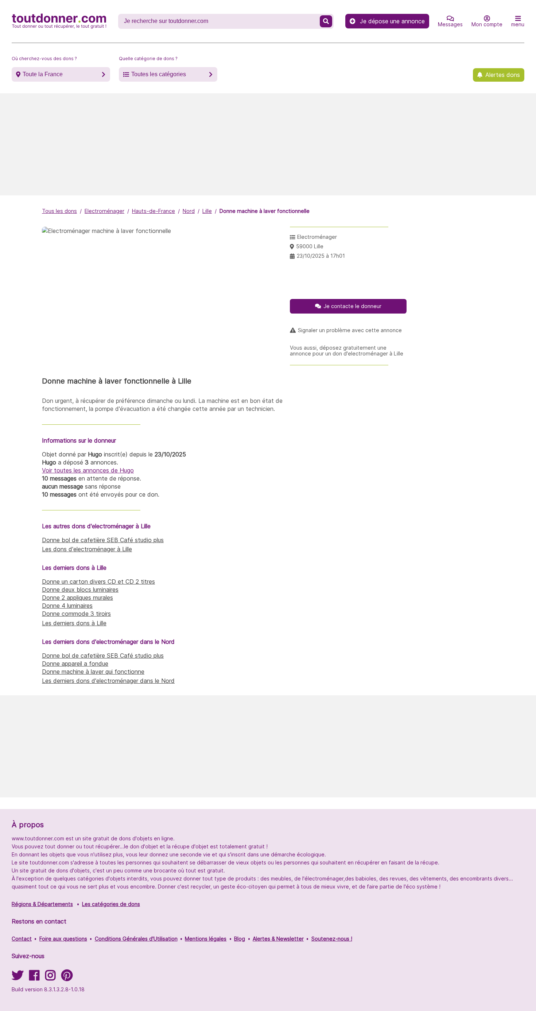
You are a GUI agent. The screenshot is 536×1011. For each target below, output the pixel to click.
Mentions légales (205, 939)
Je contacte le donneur (352, 306)
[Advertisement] (268, 144)
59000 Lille (309, 246)
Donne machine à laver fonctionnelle (265, 211)
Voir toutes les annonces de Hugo (88, 470)
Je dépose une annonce (392, 21)
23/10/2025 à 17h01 (321, 256)
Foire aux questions (63, 939)
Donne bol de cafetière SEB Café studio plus (103, 540)
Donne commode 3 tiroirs (76, 613)
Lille (207, 211)
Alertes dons (502, 74)
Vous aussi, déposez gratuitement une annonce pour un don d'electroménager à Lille (346, 351)
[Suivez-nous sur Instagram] (50, 978)
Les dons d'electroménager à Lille (87, 549)
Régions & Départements (42, 904)
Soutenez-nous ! (331, 939)
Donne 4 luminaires (67, 605)
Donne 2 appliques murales (77, 597)
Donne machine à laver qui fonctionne (93, 671)
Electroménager (104, 211)
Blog (239, 939)
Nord (189, 211)
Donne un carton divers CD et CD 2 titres (98, 581)
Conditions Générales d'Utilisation (136, 939)
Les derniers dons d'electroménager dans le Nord (108, 681)
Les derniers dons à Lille (74, 623)
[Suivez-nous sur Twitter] (17, 978)
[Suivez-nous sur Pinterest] (67, 978)
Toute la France (43, 74)
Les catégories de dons (111, 904)
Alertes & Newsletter (278, 939)
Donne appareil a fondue (75, 663)
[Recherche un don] (326, 21)
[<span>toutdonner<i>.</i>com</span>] (59, 21)
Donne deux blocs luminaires (80, 589)
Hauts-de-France (153, 211)
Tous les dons (59, 211)
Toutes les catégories (158, 74)
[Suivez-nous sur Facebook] (34, 978)
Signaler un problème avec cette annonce (350, 330)
